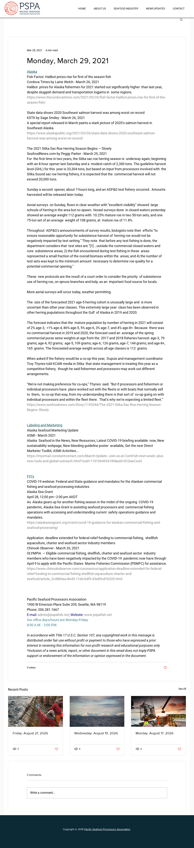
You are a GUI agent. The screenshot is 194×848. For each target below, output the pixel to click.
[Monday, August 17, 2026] (158, 711)
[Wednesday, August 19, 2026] (97, 711)
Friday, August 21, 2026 (30, 733)
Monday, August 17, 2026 (155, 733)
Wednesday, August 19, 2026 (96, 733)
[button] (181, 19)
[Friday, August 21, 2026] (35, 711)
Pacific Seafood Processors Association (107, 829)
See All (182, 688)
